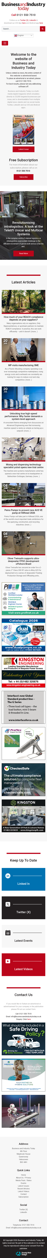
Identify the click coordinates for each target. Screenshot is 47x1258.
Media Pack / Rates (23, 1180)
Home (23, 1175)
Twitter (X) (24, 20)
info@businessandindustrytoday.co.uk (26, 1016)
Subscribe (24, 177)
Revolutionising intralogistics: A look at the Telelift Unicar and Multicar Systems (23, 228)
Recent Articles (23, 1189)
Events (23, 1183)
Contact (24, 1194)
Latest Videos (23, 1191)
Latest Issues (23, 1186)
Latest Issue (23, 149)
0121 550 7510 (25, 81)
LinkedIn (32, 20)
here (24, 23)
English (20, 35)
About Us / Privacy (23, 1178)
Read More (23, 253)
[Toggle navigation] (5, 43)
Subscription (23, 1197)
